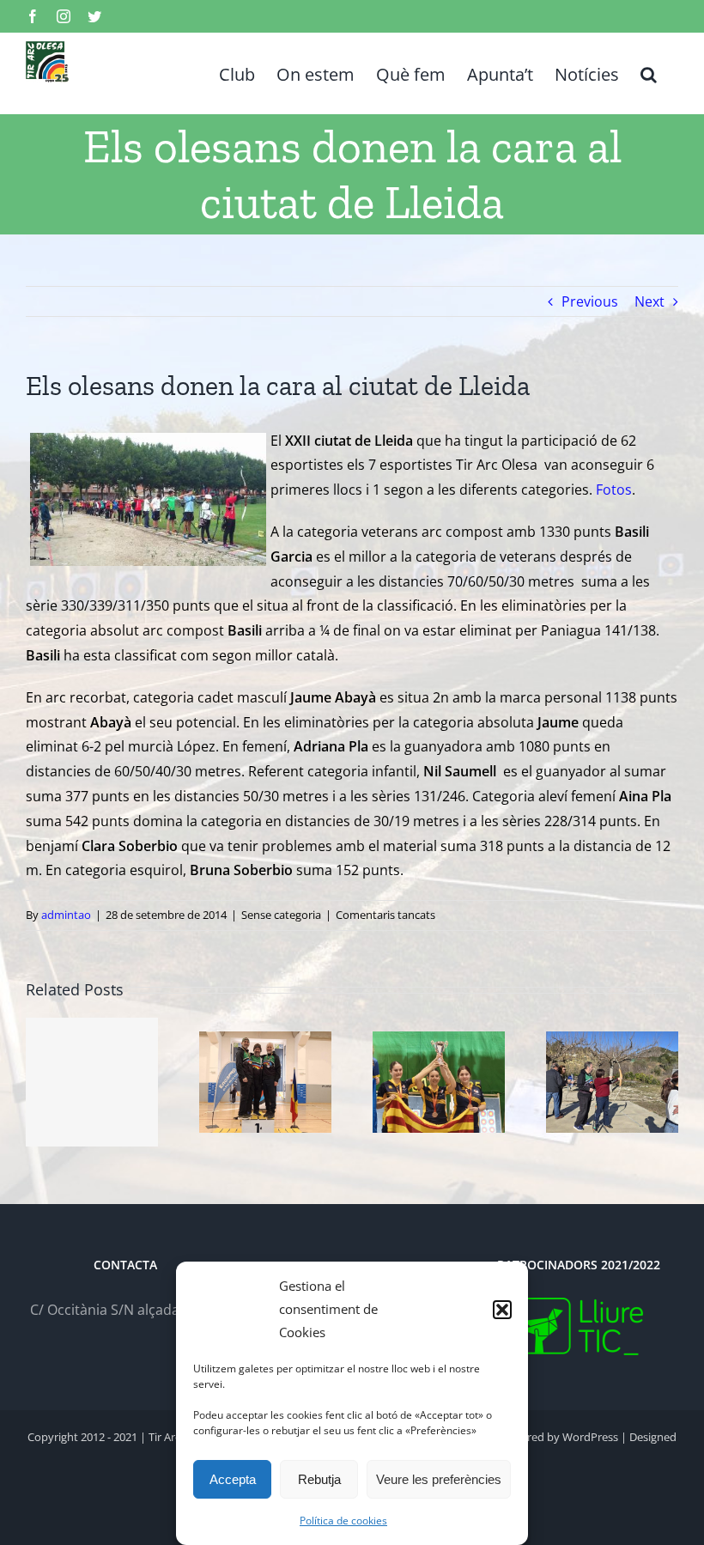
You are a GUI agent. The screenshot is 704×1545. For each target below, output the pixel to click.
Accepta (232, 1479)
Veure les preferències (438, 1479)
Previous (589, 301)
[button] (502, 1309)
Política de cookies (343, 1520)
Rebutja (319, 1479)
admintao (66, 914)
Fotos (614, 489)
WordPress (590, 1437)
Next (649, 301)
